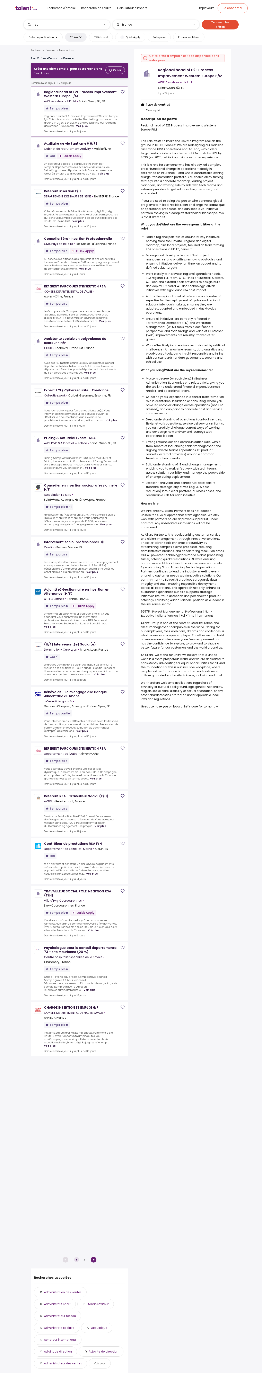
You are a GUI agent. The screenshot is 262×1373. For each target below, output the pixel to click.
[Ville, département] (152, 24)
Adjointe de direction (103, 1351)
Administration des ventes (62, 1292)
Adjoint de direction (58, 1351)
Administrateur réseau (60, 1316)
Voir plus (82, 126)
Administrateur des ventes (63, 1363)
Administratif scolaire (59, 1328)
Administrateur (98, 1304)
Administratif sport (57, 1304)
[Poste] (63, 24)
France (63, 50)
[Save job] (123, 91)
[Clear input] (105, 24)
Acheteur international (60, 1340)
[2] (93, 1260)
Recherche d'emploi (43, 50)
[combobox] (67, 24)
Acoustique (99, 1328)
